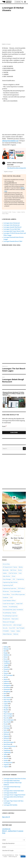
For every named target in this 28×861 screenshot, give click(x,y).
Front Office (6, 594)
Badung (6, 647)
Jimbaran (6, 683)
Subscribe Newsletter (8, 843)
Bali (5, 651)
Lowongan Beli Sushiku (10, 805)
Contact (5, 856)
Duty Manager (7, 579)
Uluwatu (6, 758)
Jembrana (6, 681)
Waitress (15, 634)
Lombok (6, 705)
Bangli (5, 653)
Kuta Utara (7, 699)
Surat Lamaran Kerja (9, 746)
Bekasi (6, 657)
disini (5, 191)
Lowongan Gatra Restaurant (11, 225)
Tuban (5, 754)
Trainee (12, 631)
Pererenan (7, 726)
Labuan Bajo (7, 701)
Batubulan (6, 655)
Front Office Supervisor (18, 594)
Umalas (6, 760)
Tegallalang (7, 752)
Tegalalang (7, 750)
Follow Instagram (13, 856)
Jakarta (6, 679)
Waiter (6, 213)
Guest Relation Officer (9, 600)
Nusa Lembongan (9, 720)
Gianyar (6, 673)
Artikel (4, 847)
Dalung (6, 667)
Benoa (5, 659)
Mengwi (6, 707)
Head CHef (19, 603)
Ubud (5, 756)
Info (5, 677)
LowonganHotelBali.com (8, 855)
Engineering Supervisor (9, 588)
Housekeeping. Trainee (9, 612)
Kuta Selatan (7, 697)
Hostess (5, 606)
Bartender (6, 570)
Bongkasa (6, 661)
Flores (5, 671)
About (16, 855)
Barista (21, 567)
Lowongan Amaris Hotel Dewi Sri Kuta (15, 778)
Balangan (6, 649)
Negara (6, 712)
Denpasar (6, 669)
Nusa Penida (7, 722)
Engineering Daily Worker (10, 582)
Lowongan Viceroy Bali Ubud (11, 229)
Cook (20, 573)
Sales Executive (7, 625)
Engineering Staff (8, 585)
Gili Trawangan (8, 675)
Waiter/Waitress (7, 634)
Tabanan (6, 748)
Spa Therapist (20, 628)
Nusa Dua (6, 718)
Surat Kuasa (7, 744)
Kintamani (7, 689)
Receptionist (6, 619)
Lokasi (4, 840)
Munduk (6, 709)
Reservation (15, 619)
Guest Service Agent (9, 603)
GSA (11, 597)
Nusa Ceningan (8, 714)
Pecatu (14, 212)
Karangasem (7, 685)
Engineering (20, 579)
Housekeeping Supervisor (10, 616)
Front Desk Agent (15, 591)
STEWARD (6, 631)
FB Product (21, 588)
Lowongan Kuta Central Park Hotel (14, 790)
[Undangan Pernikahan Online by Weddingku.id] (14, 540)
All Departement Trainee (10, 567)
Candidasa (7, 663)
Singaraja (6, 736)
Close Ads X (23, 856)
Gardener (5, 597)
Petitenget (6, 728)
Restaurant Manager (9, 622)
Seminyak (6, 732)
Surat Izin (6, 740)
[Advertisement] (14, 859)
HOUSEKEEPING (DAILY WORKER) (13, 609)
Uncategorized (8, 762)
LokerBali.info (6, 829)
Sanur (5, 730)
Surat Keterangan (9, 742)
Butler (20, 570)
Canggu (6, 665)
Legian (6, 703)
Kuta (5, 693)
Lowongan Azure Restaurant (11, 223)
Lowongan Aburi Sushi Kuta (12, 780)
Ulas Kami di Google (7, 850)
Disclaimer (22, 855)
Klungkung (7, 691)
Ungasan (6, 764)
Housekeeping (13, 606)
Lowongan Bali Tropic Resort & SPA (13, 231)
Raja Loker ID (6, 817)
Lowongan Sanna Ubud (10, 792)
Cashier (19, 212)
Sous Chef (12, 628)
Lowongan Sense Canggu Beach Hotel (14, 795)
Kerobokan (7, 687)
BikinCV (22, 188)
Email (4, 426)
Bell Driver (13, 570)
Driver (13, 576)
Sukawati (6, 738)
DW (14, 579)
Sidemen (6, 734)
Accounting (6, 564)
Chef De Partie (13, 573)
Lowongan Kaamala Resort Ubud (12, 241)
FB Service (6, 591)
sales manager (17, 625)
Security (5, 628)
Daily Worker (6, 576)
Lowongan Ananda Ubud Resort (12, 227)
